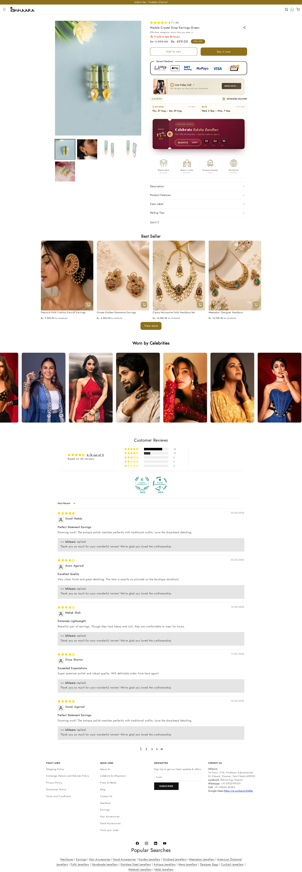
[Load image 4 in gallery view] (131, 149)
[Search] (286, 9)
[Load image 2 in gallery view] (87, 149)
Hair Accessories (110, 816)
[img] (66, 513)
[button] (4, 9)
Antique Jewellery (165, 864)
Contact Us (106, 796)
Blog (102, 789)
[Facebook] (137, 843)
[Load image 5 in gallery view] (65, 171)
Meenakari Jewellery (201, 859)
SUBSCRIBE (166, 786)
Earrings (105, 809)
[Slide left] (46, 259)
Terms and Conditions (58, 796)
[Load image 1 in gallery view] (65, 149)
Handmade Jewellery (105, 864)
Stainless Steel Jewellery (135, 864)
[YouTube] (164, 843)
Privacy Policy (54, 782)
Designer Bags (209, 864)
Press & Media (108, 782)
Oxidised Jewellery (174, 859)
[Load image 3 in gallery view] (109, 149)
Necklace (105, 803)
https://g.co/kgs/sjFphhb (238, 791)
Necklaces (66, 859)
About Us (105, 769)
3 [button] (152, 749)
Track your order (109, 830)
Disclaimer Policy (56, 789)
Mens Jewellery (187, 864)
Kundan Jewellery (149, 859)
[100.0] (142, 484)
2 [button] (146, 749)
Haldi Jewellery (164, 869)
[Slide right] (256, 259)
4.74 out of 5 (95, 455)
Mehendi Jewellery (140, 869)
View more (151, 326)
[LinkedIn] (155, 843)
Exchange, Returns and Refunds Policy (67, 776)
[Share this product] (244, 27)
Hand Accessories (110, 823)
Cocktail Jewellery (232, 864)
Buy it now (224, 52)
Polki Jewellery (80, 864)
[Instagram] (146, 843)
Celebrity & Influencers (113, 776)
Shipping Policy (55, 769)
